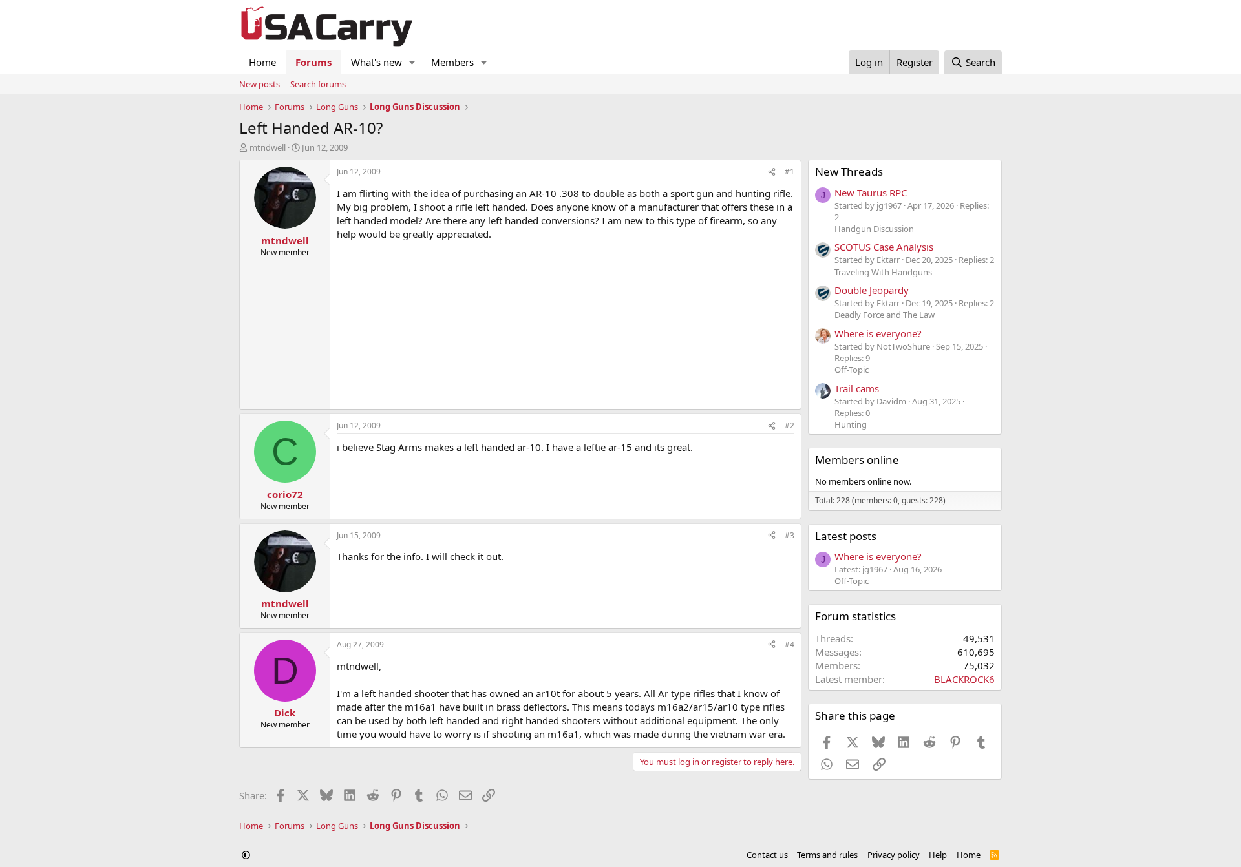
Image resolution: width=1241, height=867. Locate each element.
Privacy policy (893, 855)
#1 (789, 171)
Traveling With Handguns (883, 272)
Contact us (767, 855)
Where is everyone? (878, 333)
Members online (857, 459)
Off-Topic (851, 369)
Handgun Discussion (874, 229)
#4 (789, 644)
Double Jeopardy (871, 290)
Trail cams (856, 388)
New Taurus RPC (870, 192)
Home (262, 62)
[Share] (771, 172)
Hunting (850, 424)
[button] (412, 62)
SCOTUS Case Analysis (883, 246)
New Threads (849, 171)
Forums (313, 62)
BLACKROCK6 (964, 679)
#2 (789, 425)
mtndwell (267, 147)
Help (938, 855)
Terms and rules (827, 855)
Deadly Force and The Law (884, 314)
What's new (376, 62)
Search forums (318, 84)
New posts (259, 84)
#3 (789, 535)
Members (452, 62)
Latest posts (845, 535)
